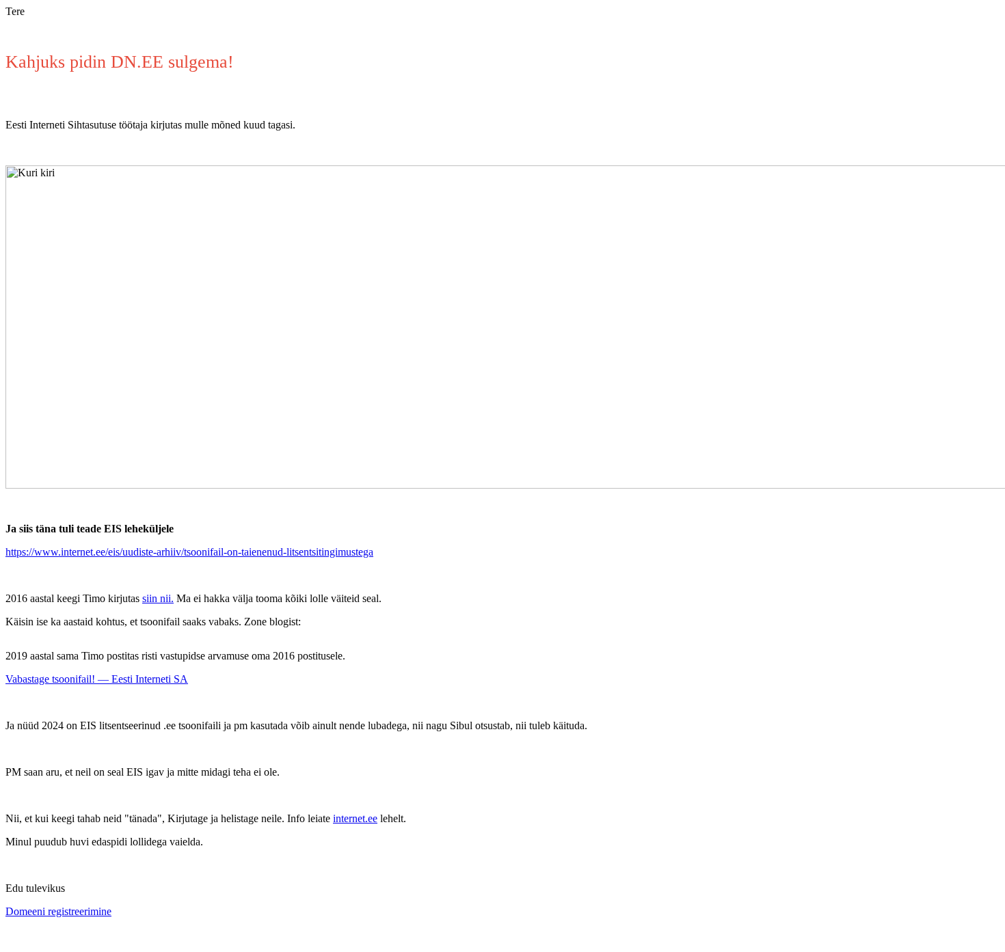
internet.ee (355, 818)
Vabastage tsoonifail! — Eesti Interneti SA (96, 679)
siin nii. (158, 598)
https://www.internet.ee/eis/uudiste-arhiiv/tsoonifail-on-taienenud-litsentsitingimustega (189, 552)
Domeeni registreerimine (58, 911)
